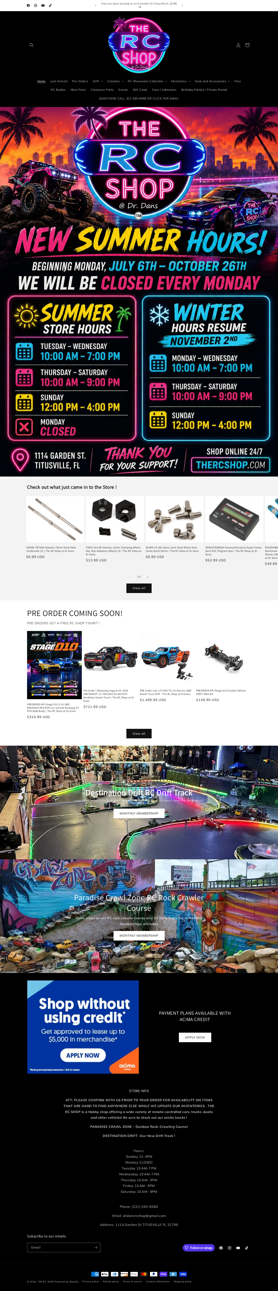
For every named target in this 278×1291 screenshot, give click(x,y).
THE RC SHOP (46, 1281)
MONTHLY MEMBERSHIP (139, 813)
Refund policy (111, 1281)
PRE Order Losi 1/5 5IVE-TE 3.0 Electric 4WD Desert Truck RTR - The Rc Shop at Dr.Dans (166, 692)
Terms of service (132, 1281)
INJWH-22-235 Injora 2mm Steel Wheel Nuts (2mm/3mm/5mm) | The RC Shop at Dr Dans (172, 549)
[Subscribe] (95, 1247)
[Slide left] (130, 577)
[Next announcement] (182, 5)
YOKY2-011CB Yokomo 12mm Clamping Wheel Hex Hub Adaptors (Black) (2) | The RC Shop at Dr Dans (113, 551)
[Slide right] (147, 577)
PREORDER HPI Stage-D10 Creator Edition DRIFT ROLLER (221, 692)
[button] (31, 45)
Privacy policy (90, 1281)
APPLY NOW (195, 1037)
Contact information (158, 1281)
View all (139, 588)
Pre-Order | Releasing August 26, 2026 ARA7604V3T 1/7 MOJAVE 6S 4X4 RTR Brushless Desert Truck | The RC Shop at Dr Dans (108, 696)
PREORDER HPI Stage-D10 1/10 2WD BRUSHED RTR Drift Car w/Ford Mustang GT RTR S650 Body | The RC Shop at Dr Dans (53, 708)
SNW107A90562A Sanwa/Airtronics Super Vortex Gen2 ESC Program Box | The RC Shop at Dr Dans (233, 551)
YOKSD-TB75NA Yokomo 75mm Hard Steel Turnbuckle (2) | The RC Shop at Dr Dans (51, 549)
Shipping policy (183, 1281)
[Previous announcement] (95, 5)
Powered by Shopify (67, 1281)
